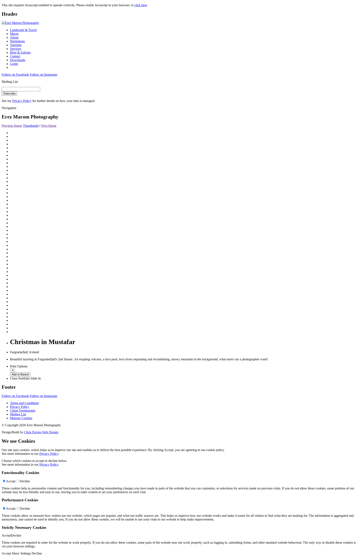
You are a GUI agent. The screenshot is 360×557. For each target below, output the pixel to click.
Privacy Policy (21, 101)
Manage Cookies (21, 418)
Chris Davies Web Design (41, 432)
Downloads (17, 60)
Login (14, 63)
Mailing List (18, 414)
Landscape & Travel (23, 30)
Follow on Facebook (15, 74)
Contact (15, 56)
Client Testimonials (22, 410)
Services (15, 48)
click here (140, 5)
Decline (25, 481)
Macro (14, 33)
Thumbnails (31, 125)
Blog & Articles (20, 52)
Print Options (19, 366)
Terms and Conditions (24, 403)
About (14, 37)
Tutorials (15, 45)
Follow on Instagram (43, 74)
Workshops (17, 41)
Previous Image (12, 125)
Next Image (48, 125)
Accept (10, 481)
